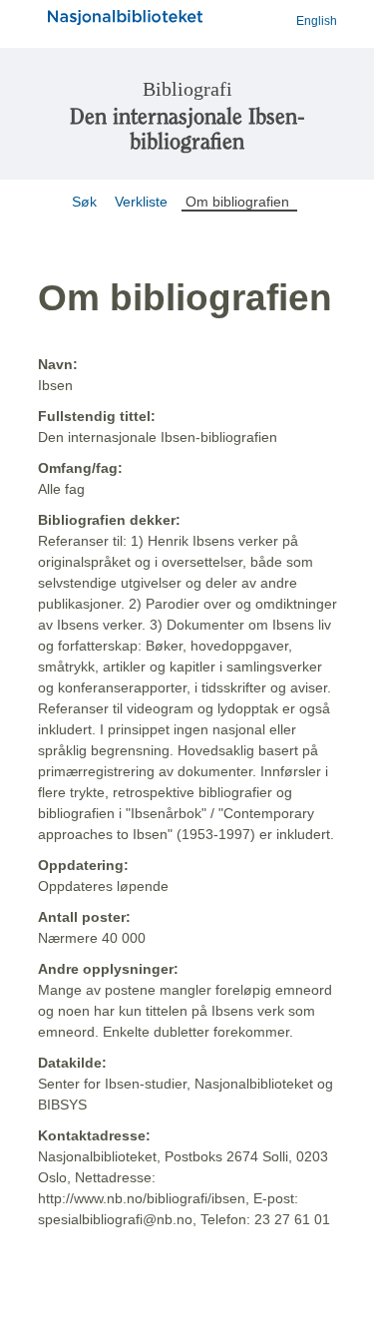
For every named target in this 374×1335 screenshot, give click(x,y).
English (316, 21)
